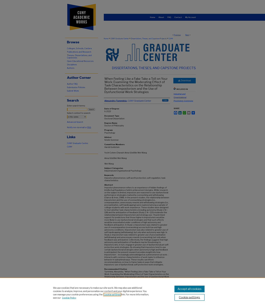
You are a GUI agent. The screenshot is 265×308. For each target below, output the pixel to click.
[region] (132, 293)
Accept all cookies (189, 289)
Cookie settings (112, 294)
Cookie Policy (69, 298)
